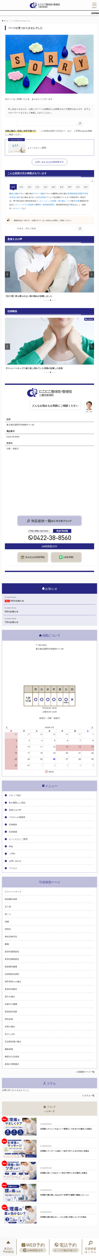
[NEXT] (91, 727)
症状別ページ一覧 (86, 1071)
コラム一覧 (89, 1095)
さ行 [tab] (29, 187)
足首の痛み (16, 197)
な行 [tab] (45, 187)
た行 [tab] (37, 187)
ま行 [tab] (61, 187)
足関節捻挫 (72, 193)
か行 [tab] (21, 187)
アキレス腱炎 (39, 193)
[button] (44, 300)
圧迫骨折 (42, 197)
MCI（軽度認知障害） (47, 204)
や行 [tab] (69, 187)
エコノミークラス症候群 (23, 204)
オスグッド (17, 208)
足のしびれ (13, 193)
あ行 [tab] (13, 187)
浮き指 (76, 200)
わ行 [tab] (86, 187)
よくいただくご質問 (37, 147)
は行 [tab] (53, 187)
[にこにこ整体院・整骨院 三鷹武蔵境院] (44, 5)
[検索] (80, 123)
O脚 (71, 204)
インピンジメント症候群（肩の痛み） (52, 200)
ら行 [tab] (78, 187)
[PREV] (7, 727)
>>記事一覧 (49, 1111)
